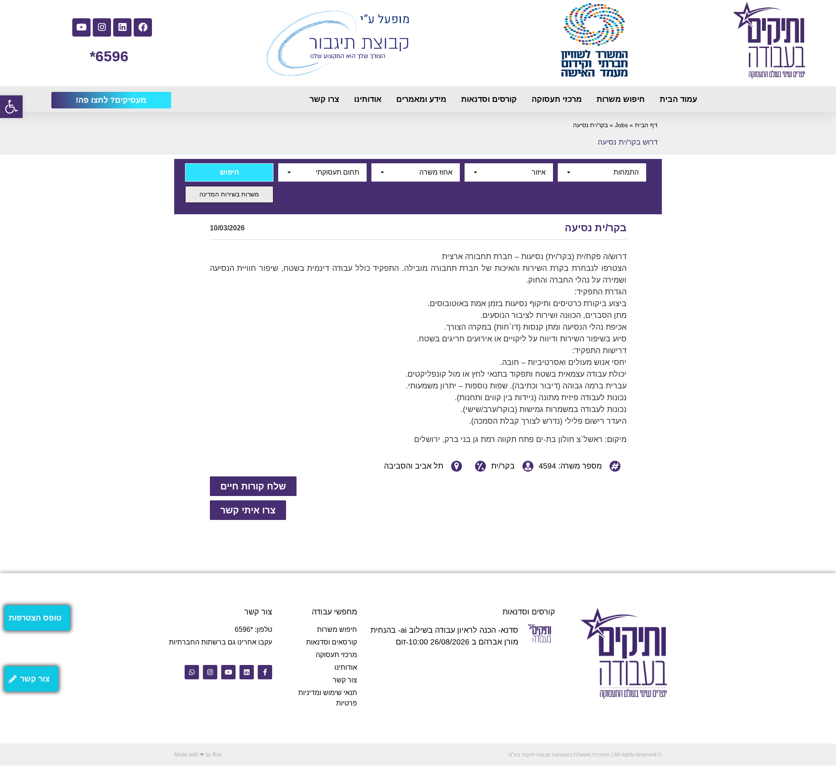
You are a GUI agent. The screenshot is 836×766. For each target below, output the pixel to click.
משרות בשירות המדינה (229, 194)
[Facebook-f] (265, 672)
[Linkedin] (122, 27)
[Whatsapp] (192, 672)
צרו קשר (324, 99)
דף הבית (646, 125)
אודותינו (367, 99)
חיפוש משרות (621, 99)
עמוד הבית (678, 99)
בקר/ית (503, 466)
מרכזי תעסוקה (557, 99)
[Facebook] (143, 27)
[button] (11, 106)
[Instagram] (102, 27)
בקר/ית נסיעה (596, 227)
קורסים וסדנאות (489, 99)
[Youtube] (81, 27)
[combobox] (602, 172)
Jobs (621, 125)
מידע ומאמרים (421, 99)
